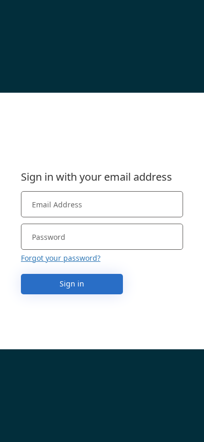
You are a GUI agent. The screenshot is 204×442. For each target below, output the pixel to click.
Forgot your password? (60, 258)
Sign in (72, 284)
